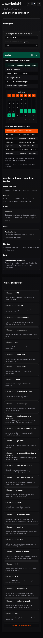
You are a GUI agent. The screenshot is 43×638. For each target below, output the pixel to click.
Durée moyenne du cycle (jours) (17, 42)
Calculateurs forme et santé (12, 9)
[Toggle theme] (39, 4)
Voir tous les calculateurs (20, 625)
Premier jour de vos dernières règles (18, 33)
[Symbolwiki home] (13, 4)
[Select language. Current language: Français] (34, 4)
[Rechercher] (29, 4)
